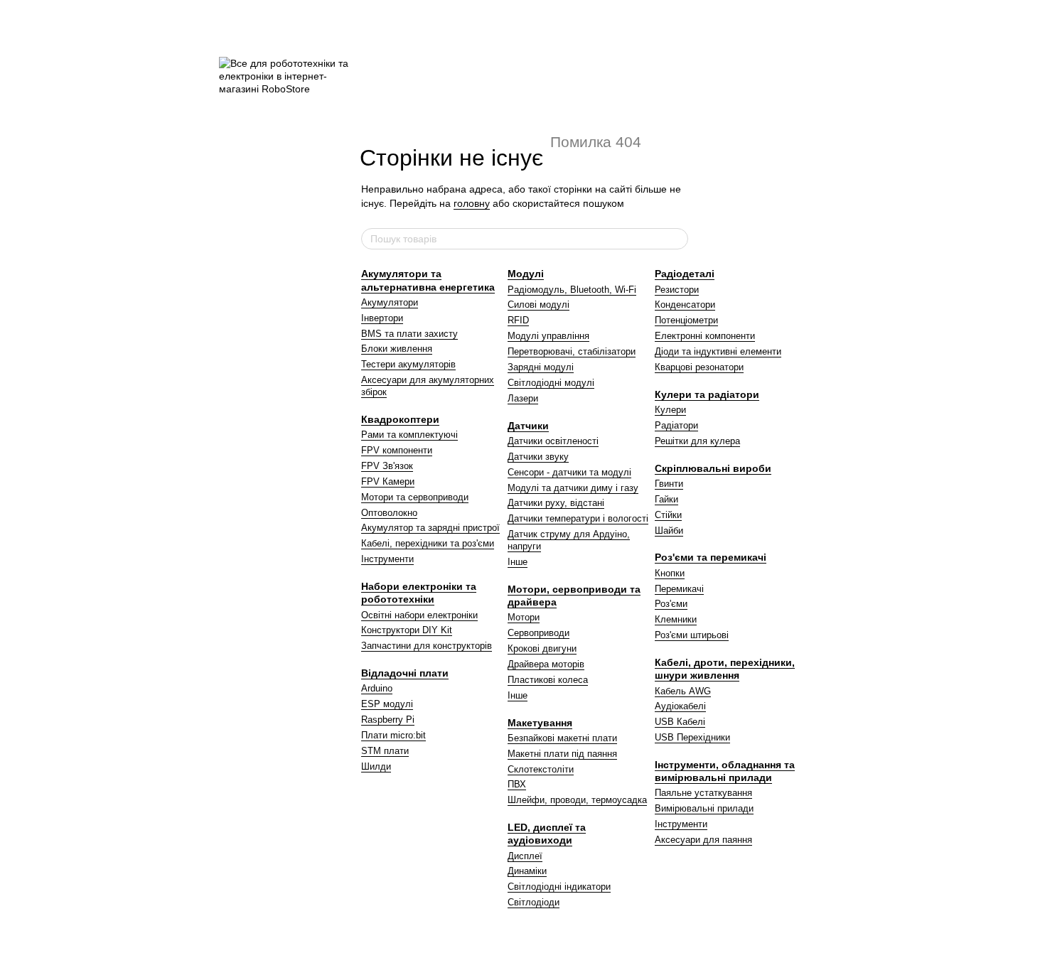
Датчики (528, 425)
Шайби (669, 530)
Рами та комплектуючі (409, 434)
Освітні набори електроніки (419, 615)
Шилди (376, 766)
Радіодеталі (684, 273)
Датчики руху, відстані (556, 502)
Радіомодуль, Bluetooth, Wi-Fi (572, 289)
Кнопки (670, 573)
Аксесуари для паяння (703, 839)
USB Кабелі (680, 721)
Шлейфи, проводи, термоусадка (577, 800)
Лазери (523, 398)
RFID (518, 320)
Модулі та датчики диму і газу (573, 488)
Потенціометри (686, 320)
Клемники (676, 619)
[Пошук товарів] (676, 238)
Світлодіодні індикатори (559, 886)
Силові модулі (538, 304)
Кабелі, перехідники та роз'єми (427, 543)
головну (472, 203)
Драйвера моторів (546, 664)
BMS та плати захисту (409, 333)
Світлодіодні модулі (551, 382)
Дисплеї (525, 856)
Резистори (677, 289)
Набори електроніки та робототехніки (418, 593)
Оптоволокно (389, 512)
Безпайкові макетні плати (562, 738)
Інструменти (387, 559)
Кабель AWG (683, 691)
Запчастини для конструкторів (426, 645)
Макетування (540, 722)
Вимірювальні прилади (704, 808)
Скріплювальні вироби (713, 468)
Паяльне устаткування (703, 792)
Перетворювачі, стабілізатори (572, 351)
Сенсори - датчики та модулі (569, 472)
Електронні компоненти (705, 335)
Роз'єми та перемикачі (710, 557)
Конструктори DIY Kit (406, 630)
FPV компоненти (396, 450)
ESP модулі (387, 704)
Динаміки (527, 871)
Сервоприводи (538, 633)
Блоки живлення (396, 348)
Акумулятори (389, 302)
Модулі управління (548, 335)
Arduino (376, 688)
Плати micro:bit (393, 735)
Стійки (668, 515)
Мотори (524, 617)
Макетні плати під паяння (562, 753)
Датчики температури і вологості (578, 518)
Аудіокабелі (680, 706)
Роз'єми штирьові (692, 635)
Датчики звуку (538, 456)
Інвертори (382, 318)
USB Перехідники (692, 737)
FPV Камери (387, 481)
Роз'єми (671, 603)
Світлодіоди (533, 902)
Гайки (666, 499)
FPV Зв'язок (387, 466)
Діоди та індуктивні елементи (718, 351)
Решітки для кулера (697, 441)
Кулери (670, 409)
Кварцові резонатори (699, 367)
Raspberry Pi (387, 719)
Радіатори (676, 425)
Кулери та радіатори (707, 394)
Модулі (526, 273)
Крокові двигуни (542, 648)
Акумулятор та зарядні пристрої (430, 527)
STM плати (385, 750)
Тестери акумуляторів (408, 364)
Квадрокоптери (400, 419)
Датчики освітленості (553, 441)
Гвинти (669, 483)
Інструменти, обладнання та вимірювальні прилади (725, 771)
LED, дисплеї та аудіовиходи (547, 834)
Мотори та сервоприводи (414, 497)
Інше (517, 561)
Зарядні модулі (541, 367)
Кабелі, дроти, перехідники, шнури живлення (725, 669)
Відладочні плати (405, 673)
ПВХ (517, 784)
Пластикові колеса (548, 679)
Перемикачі (679, 588)
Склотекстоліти (541, 769)
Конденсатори (685, 304)
